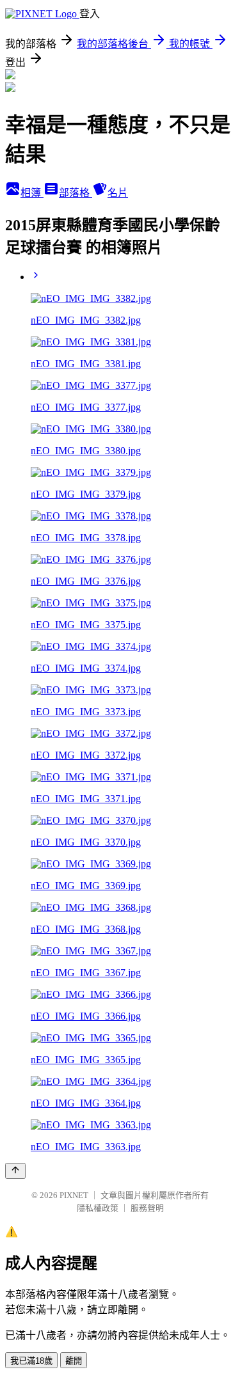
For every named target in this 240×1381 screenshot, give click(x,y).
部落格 (75, 192)
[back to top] (15, 1171)
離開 (73, 1361)
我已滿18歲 (31, 1361)
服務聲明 (147, 1208)
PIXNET (74, 1195)
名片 (118, 192)
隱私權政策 (97, 1208)
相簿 (32, 192)
